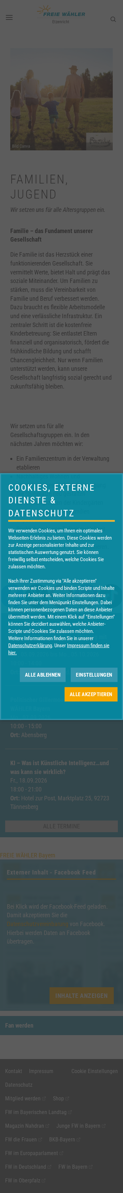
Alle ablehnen (43, 675)
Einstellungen (94, 675)
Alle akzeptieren (91, 694)
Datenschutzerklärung (30, 645)
